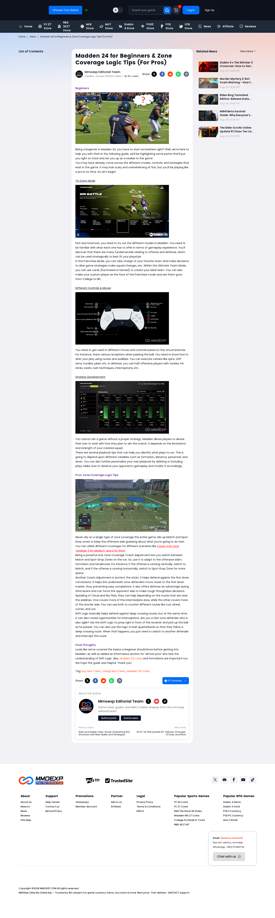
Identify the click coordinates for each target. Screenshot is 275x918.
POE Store (169, 26)
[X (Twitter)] (148, 701)
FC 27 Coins (181, 806)
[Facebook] (162, 74)
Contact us (52, 806)
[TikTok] (164, 701)
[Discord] (224, 779)
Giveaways (82, 802)
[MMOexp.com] (41, 781)
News (207, 26)
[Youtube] (243, 779)
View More (246, 51)
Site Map (26, 820)
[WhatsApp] (178, 74)
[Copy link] (186, 74)
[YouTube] (156, 701)
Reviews (250, 26)
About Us (26, 802)
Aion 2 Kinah (230, 820)
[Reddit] (170, 74)
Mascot (25, 806)
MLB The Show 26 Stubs (188, 811)
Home (28, 26)
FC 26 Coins (181, 802)
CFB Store (188, 26)
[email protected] (232, 838)
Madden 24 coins (131, 658)
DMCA (140, 811)
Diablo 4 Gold (231, 806)
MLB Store (90, 26)
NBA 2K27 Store (67, 26)
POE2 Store (150, 26)
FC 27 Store (47, 26)
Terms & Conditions (149, 806)
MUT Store (109, 26)
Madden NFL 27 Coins (186, 815)
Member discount (86, 806)
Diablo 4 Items (232, 802)
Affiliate (228, 26)
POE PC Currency (233, 815)
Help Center (52, 802)
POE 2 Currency (232, 811)
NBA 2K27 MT (181, 824)
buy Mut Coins (91, 671)
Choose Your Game (65, 10)
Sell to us (116, 802)
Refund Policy (53, 811)
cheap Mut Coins (114, 671)
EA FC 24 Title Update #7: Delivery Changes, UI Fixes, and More (161, 733)
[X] (154, 74)
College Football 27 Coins (189, 820)
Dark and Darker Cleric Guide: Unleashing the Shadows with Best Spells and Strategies (104, 733)
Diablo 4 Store (129, 26)
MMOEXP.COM (48, 888)
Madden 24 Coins (138, 671)
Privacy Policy (145, 802)
